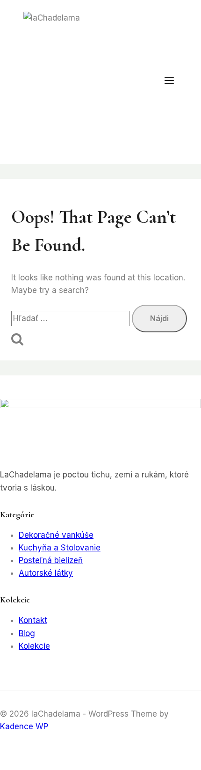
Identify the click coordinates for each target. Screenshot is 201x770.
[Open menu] (174, 82)
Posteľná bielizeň (51, 560)
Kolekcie (34, 646)
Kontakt (33, 620)
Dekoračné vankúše (56, 535)
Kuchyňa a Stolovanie (59, 547)
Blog (27, 633)
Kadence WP (24, 726)
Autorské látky (46, 573)
